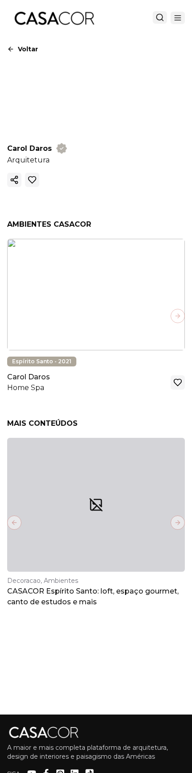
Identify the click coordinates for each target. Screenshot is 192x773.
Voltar (28, 49)
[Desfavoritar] (32, 180)
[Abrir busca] (160, 17)
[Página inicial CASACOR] (54, 18)
